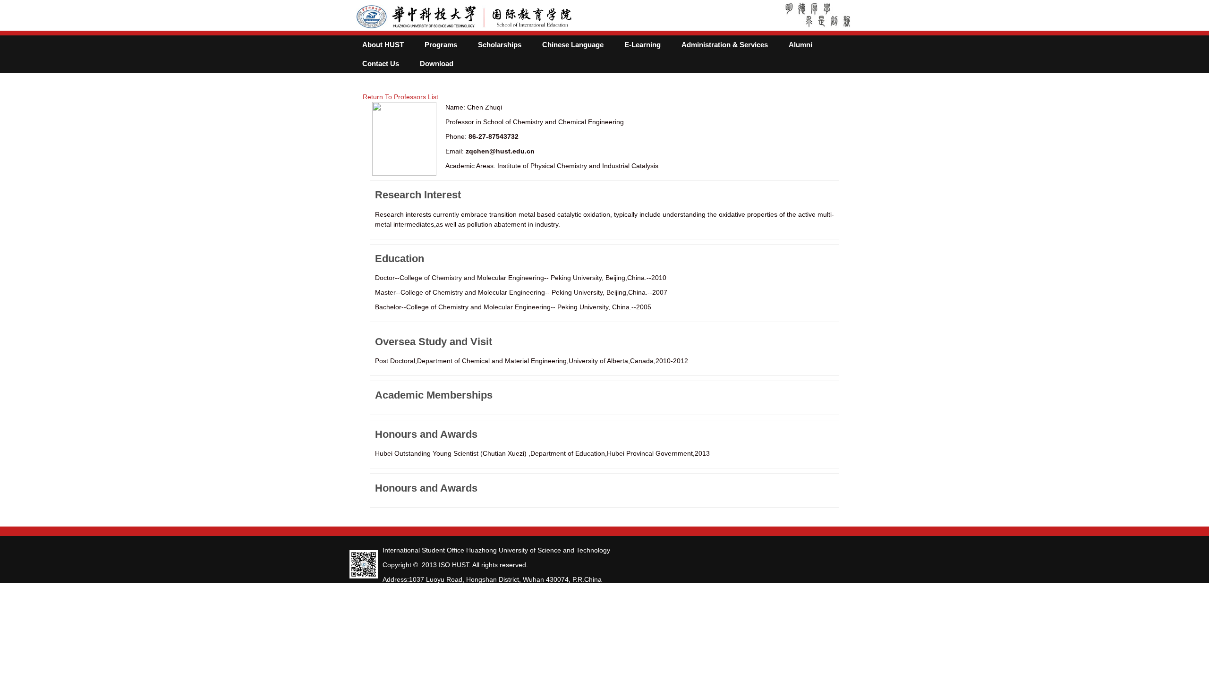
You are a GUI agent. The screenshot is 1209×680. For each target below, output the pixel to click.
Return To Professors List (400, 97)
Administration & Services (724, 45)
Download (436, 64)
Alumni (800, 45)
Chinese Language (573, 45)
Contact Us (380, 64)
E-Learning (642, 45)
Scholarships (499, 45)
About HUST (383, 45)
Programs (441, 45)
